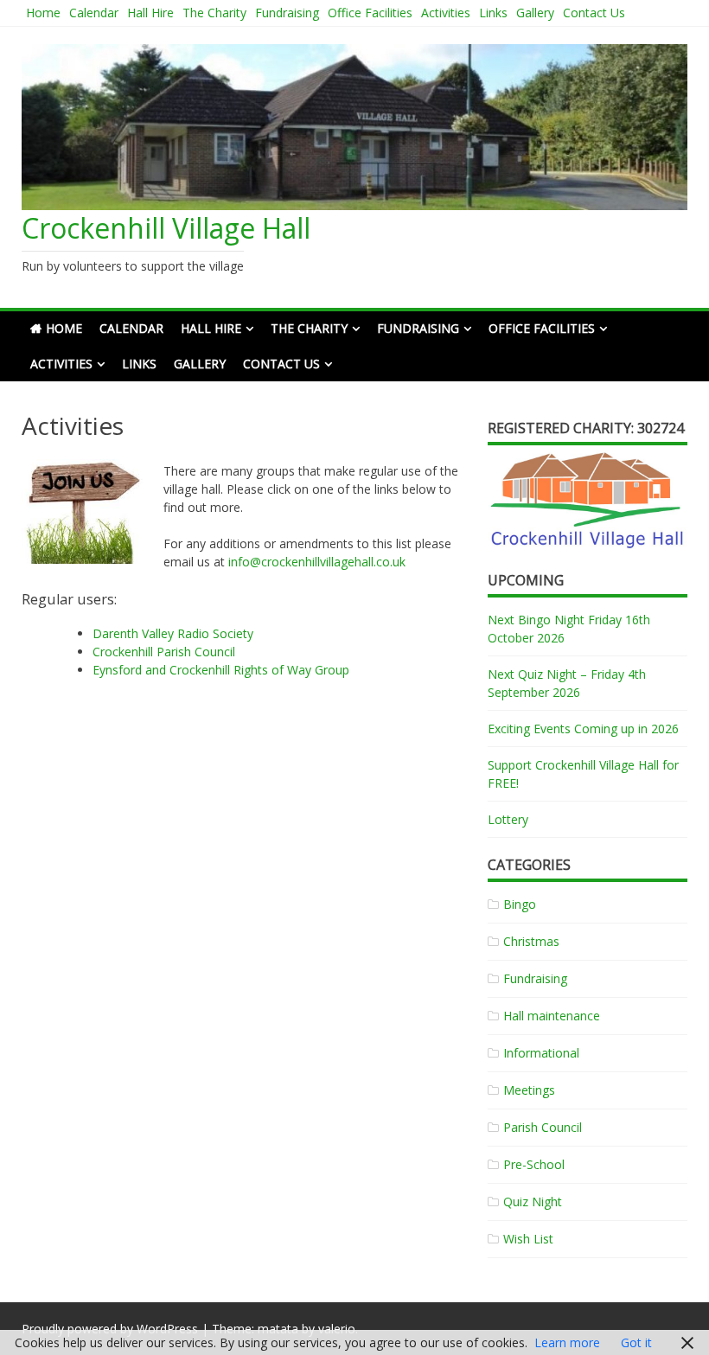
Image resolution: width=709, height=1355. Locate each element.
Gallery (535, 12)
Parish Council (542, 1127)
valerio (336, 1328)
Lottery (508, 819)
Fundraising (287, 12)
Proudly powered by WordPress (110, 1328)
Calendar (93, 12)
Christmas (531, 941)
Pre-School (534, 1164)
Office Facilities (370, 12)
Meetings (529, 1090)
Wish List (528, 1238)
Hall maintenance (551, 1015)
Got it (636, 1342)
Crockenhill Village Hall (166, 227)
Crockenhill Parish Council (164, 651)
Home (43, 12)
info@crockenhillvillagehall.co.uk (317, 561)
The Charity (214, 12)
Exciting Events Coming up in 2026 (583, 728)
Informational (541, 1053)
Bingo (519, 904)
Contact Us (594, 12)
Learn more (567, 1342)
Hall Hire (150, 12)
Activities (445, 12)
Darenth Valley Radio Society (173, 633)
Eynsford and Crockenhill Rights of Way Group (221, 670)
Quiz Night (532, 1201)
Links (493, 12)
